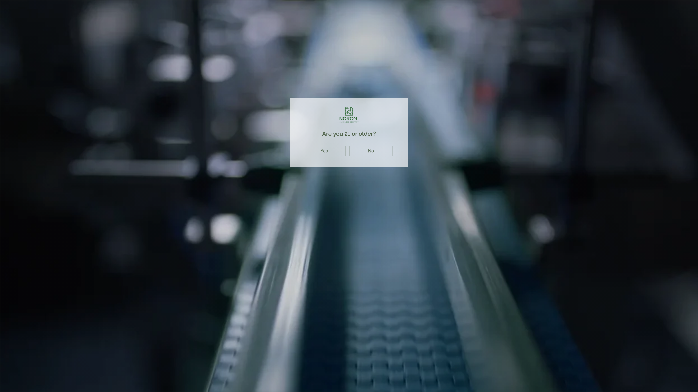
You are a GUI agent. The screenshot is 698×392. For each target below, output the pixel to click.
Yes (324, 151)
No (371, 151)
